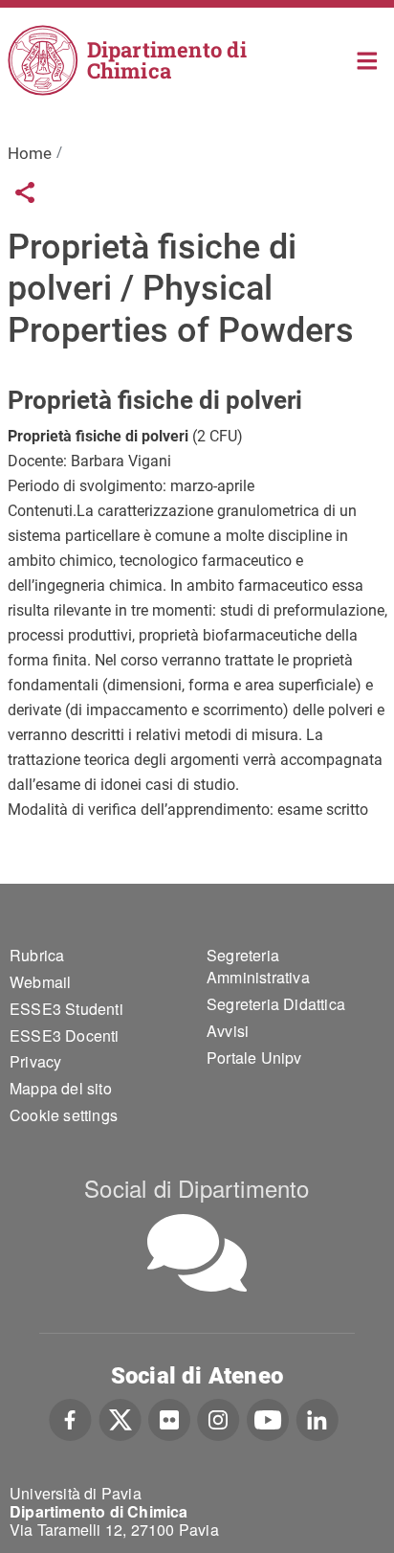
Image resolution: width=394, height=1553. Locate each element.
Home (368, 59)
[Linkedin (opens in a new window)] (317, 1418)
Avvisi (228, 1031)
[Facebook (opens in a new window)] (70, 1418)
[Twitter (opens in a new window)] (120, 1418)
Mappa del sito (61, 1088)
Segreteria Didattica (276, 1004)
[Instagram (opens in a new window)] (218, 1418)
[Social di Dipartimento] (197, 1253)
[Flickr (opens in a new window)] (169, 1418)
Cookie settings (64, 1115)
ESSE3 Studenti (66, 1009)
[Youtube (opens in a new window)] (268, 1418)
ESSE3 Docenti (65, 1035)
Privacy (35, 1061)
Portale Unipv (254, 1058)
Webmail (40, 982)
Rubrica (37, 955)
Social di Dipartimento (196, 1187)
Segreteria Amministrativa (258, 966)
